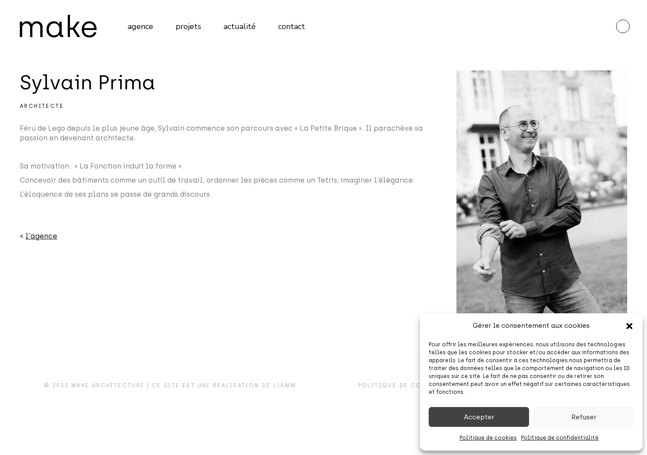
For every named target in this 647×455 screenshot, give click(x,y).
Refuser (583, 417)
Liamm (284, 385)
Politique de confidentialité (560, 438)
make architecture (108, 385)
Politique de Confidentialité (416, 385)
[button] (629, 326)
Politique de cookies (488, 438)
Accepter (479, 417)
